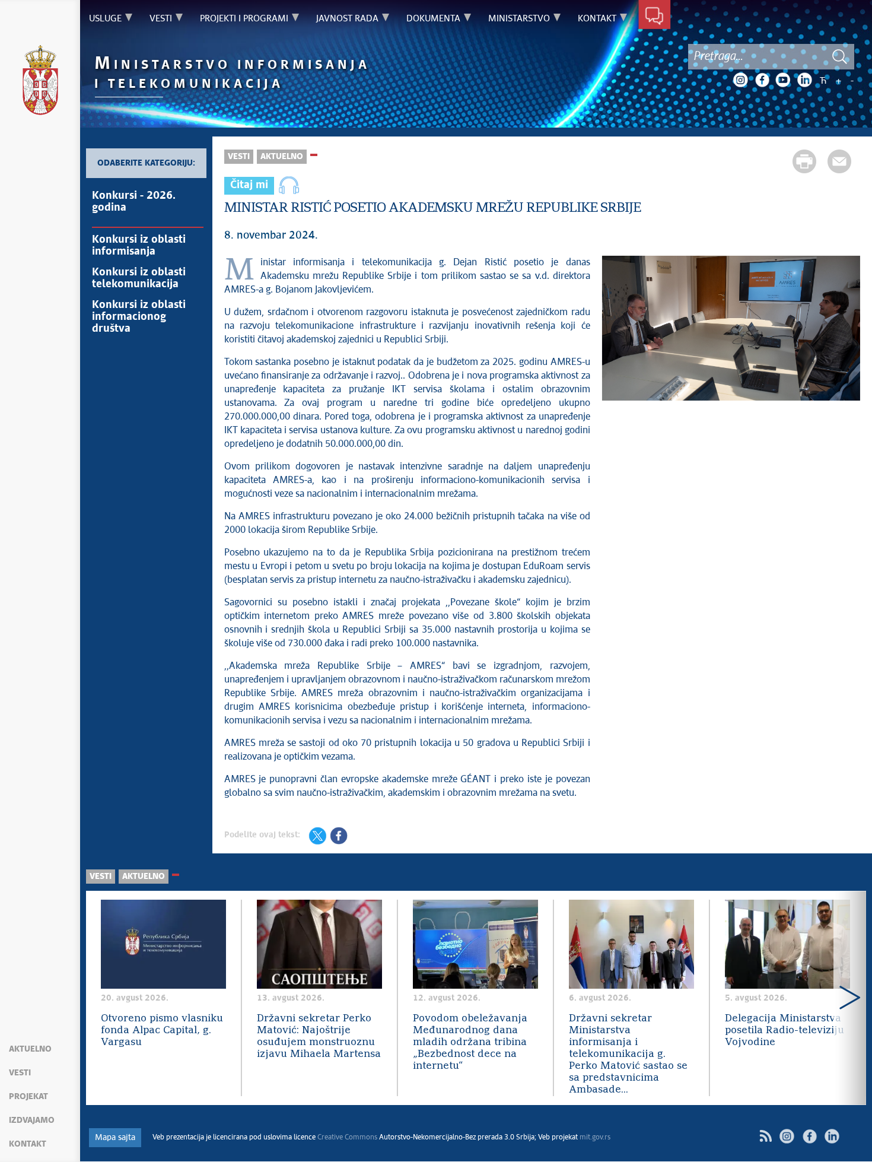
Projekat (28, 1097)
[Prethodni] (102, 998)
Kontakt (27, 1144)
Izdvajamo (32, 1120)
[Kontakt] (654, 16)
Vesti (20, 1073)
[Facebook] (762, 80)
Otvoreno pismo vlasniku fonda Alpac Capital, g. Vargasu (162, 1030)
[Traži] (839, 56)
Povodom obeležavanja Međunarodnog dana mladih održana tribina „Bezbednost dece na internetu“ (470, 1042)
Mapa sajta (115, 1138)
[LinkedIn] (804, 80)
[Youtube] (783, 80)
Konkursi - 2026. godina (134, 202)
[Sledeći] (849, 998)
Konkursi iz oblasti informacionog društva (139, 317)
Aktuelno (30, 1049)
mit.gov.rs (595, 1137)
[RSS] (765, 1136)
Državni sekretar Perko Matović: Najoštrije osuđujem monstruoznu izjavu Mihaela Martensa (319, 1036)
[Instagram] (740, 80)
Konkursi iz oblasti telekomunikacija (139, 278)
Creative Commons (347, 1137)
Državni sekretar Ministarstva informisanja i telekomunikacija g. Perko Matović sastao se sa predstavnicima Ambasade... (628, 1054)
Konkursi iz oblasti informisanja (139, 245)
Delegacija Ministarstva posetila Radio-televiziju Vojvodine (784, 1030)
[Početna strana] (40, 82)
